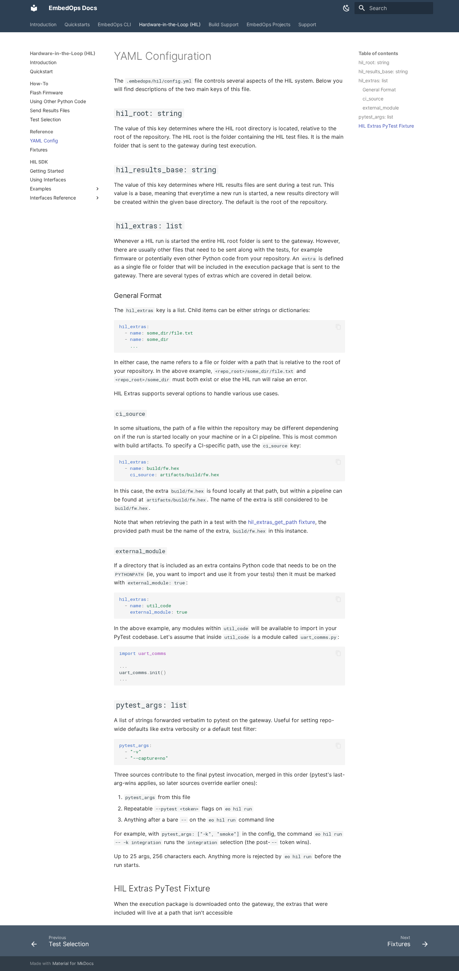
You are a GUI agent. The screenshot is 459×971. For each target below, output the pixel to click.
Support (307, 24)
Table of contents (378, 53)
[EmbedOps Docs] (34, 8)
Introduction (43, 24)
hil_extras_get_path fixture (281, 522)
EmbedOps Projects (268, 24)
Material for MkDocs (73, 963)
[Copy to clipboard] (338, 327)
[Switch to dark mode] (346, 8)
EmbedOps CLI (114, 24)
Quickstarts (77, 24)
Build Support (224, 24)
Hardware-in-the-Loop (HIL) (170, 24)
